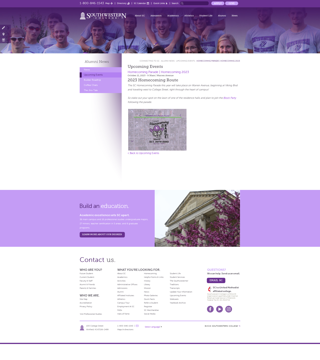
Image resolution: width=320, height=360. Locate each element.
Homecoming (150, 273)
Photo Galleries (151, 295)
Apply (218, 3)
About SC (140, 15)
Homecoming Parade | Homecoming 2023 (218, 61)
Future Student (86, 273)
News (235, 15)
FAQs (119, 310)
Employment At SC (125, 306)
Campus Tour (123, 303)
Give (232, 3)
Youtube (219, 309)
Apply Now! (5, 28)
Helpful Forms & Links (154, 277)
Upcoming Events (93, 75)
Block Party (229, 98)
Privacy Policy (86, 306)
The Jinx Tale (91, 90)
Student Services (177, 277)
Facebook (210, 309)
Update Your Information (181, 292)
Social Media (149, 314)
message (137, 326)
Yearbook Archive (178, 303)
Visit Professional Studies (91, 314)
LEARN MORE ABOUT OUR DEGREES (102, 234)
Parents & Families (88, 288)
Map (107, 3)
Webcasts (174, 299)
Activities (121, 281)
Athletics (189, 15)
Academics (173, 15)
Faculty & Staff (86, 281)
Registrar (148, 306)
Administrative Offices (127, 284)
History (147, 281)
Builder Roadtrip (92, 80)
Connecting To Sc (150, 61)
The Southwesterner (179, 281)
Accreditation (86, 303)
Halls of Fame (123, 314)
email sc (216, 280)
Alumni (222, 15)
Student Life (205, 15)
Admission (156, 15)
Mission (147, 288)
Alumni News (167, 61)
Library (147, 284)
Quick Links (159, 3)
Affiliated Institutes (125, 295)
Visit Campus (5, 34)
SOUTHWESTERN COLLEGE (225, 326)
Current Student (87, 277)
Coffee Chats (91, 85)
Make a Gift (5, 40)
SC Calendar (140, 3)
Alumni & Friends (87, 284)
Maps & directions (125, 329)
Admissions (122, 288)
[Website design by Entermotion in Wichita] (239, 326)
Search (175, 3)
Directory (121, 3)
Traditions (174, 284)
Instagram (228, 309)
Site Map (83, 299)
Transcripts (175, 288)
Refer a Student (151, 303)
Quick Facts (149, 299)
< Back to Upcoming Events (143, 153)
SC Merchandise (151, 310)
